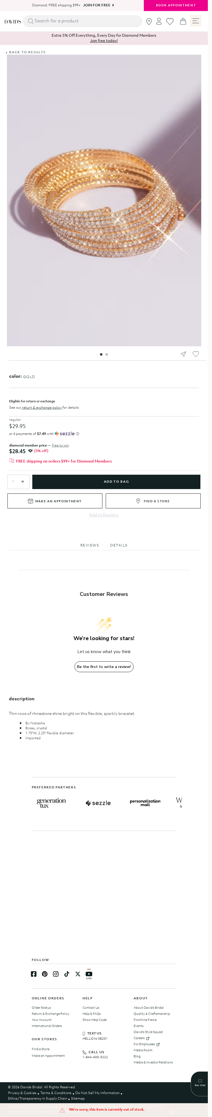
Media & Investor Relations (153, 1062)
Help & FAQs (92, 1014)
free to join (60, 445)
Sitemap (78, 1098)
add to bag (116, 482)
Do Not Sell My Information (97, 1093)
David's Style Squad (148, 1032)
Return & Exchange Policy (50, 1014)
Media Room (143, 1050)
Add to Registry (104, 515)
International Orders (47, 1026)
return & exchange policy (42, 408)
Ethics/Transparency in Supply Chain (37, 1098)
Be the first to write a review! (104, 666)
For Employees (144, 1044)
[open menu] (195, 20)
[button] (18, 482)
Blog (137, 1056)
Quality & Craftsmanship (152, 1014)
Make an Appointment (48, 1056)
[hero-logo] (12, 21)
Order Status (41, 1008)
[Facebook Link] (33, 974)
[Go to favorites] (170, 21)
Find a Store (40, 1049)
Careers (139, 1038)
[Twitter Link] (78, 974)
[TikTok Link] (67, 974)
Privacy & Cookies (22, 1093)
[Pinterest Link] (44, 974)
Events (139, 1026)
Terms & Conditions (55, 1093)
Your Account (42, 1020)
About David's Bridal (149, 1008)
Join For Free (94, 5)
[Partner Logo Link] (51, 803)
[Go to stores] (149, 21)
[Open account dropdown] (159, 21)
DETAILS (119, 545)
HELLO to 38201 (95, 1039)
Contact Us (91, 1008)
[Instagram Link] (56, 974)
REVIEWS (89, 545)
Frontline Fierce (145, 1020)
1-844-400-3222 (95, 1057)
